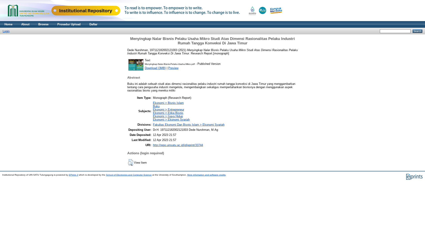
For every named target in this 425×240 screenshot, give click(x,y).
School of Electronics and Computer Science (129, 175)
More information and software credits (206, 175)
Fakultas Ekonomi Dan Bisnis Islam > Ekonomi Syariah (188, 124)
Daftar (93, 24)
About (25, 24)
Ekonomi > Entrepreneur (168, 109)
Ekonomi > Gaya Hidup (168, 116)
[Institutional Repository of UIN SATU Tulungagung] (144, 20)
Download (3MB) (155, 68)
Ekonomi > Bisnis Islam (168, 103)
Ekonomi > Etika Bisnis (168, 113)
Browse (43, 24)
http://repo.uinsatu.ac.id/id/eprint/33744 (178, 145)
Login (6, 31)
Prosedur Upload (69, 24)
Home (8, 24)
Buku (156, 106)
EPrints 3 (73, 175)
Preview (173, 68)
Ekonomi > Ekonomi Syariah (171, 119)
